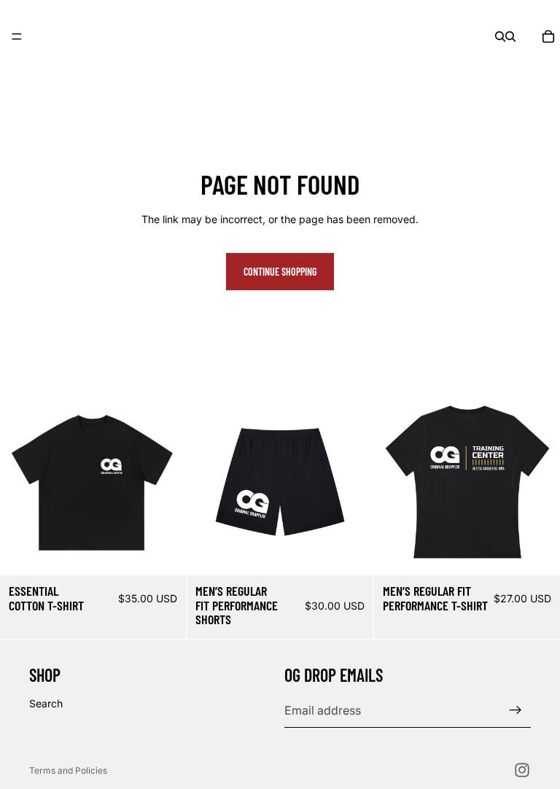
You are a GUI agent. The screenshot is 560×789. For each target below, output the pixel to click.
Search (46, 703)
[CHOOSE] (164, 553)
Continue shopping (280, 271)
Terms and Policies (68, 770)
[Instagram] (522, 770)
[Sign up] (515, 710)
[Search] (500, 36)
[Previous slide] (22, 482)
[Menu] (17, 36)
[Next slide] (164, 482)
